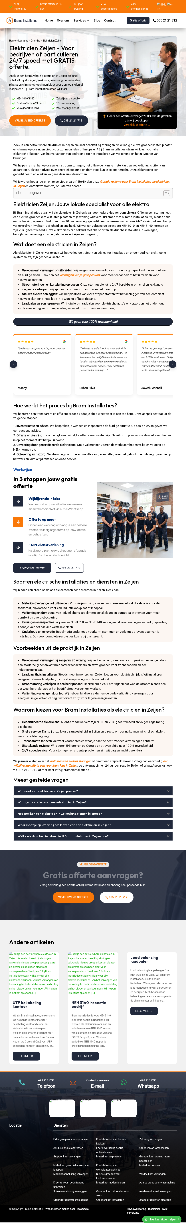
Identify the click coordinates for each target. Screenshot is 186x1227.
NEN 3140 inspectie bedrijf (89, 1004)
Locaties (23, 40)
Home (49, 20)
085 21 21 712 (167, 20)
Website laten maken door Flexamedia (67, 1209)
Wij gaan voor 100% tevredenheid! (93, 321)
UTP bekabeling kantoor (27, 1004)
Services (80, 20)
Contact (110, 20)
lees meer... (26, 1056)
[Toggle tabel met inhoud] (165, 193)
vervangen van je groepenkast (80, 275)
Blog (97, 20)
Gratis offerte (138, 20)
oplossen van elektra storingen (70, 761)
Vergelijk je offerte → (137, 125)
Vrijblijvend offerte (30, 120)
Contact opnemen (97, 1080)
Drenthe (35, 40)
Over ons (63, 20)
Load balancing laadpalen (144, 959)
